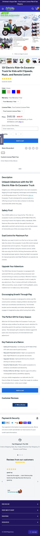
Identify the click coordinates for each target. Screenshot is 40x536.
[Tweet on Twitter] (33, 148)
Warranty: (12, 98)
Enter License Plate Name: (10, 125)
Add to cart (20, 141)
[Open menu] (3, 9)
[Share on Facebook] (26, 148)
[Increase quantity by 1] (21, 134)
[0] (36, 9)
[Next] (38, 481)
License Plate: (16, 107)
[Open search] (33, 9)
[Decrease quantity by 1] (11, 134)
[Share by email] (37, 148)
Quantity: (5, 134)
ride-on (30, 195)
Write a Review (22, 405)
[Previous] (2, 481)
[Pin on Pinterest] (29, 148)
